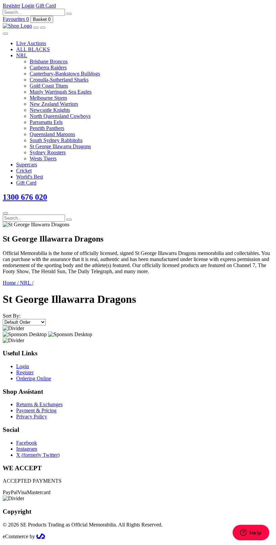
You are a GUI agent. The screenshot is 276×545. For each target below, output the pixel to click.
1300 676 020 (25, 197)
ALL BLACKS (33, 49)
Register (25, 372)
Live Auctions (31, 43)
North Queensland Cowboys (60, 116)
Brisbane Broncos (49, 61)
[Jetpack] (40, 536)
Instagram (26, 449)
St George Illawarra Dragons (60, 146)
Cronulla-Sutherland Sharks (59, 80)
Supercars (26, 164)
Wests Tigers (43, 158)
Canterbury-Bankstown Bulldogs (65, 73)
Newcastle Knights (50, 110)
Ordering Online (33, 378)
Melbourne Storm (48, 98)
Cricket (24, 170)
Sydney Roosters (48, 152)
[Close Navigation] (5, 34)
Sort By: (12, 316)
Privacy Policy (31, 416)
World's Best (29, 177)
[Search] (69, 14)
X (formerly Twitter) (38, 455)
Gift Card (26, 183)
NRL (21, 55)
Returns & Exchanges (39, 404)
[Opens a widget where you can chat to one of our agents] (250, 533)
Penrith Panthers (47, 128)
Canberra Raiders (48, 67)
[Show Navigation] (42, 28)
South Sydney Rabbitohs (56, 140)
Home (11, 283)
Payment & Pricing (36, 410)
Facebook (26, 443)
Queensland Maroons (52, 134)
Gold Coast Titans (49, 86)
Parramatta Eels (46, 122)
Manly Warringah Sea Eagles (61, 92)
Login (22, 366)
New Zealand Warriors (54, 104)
